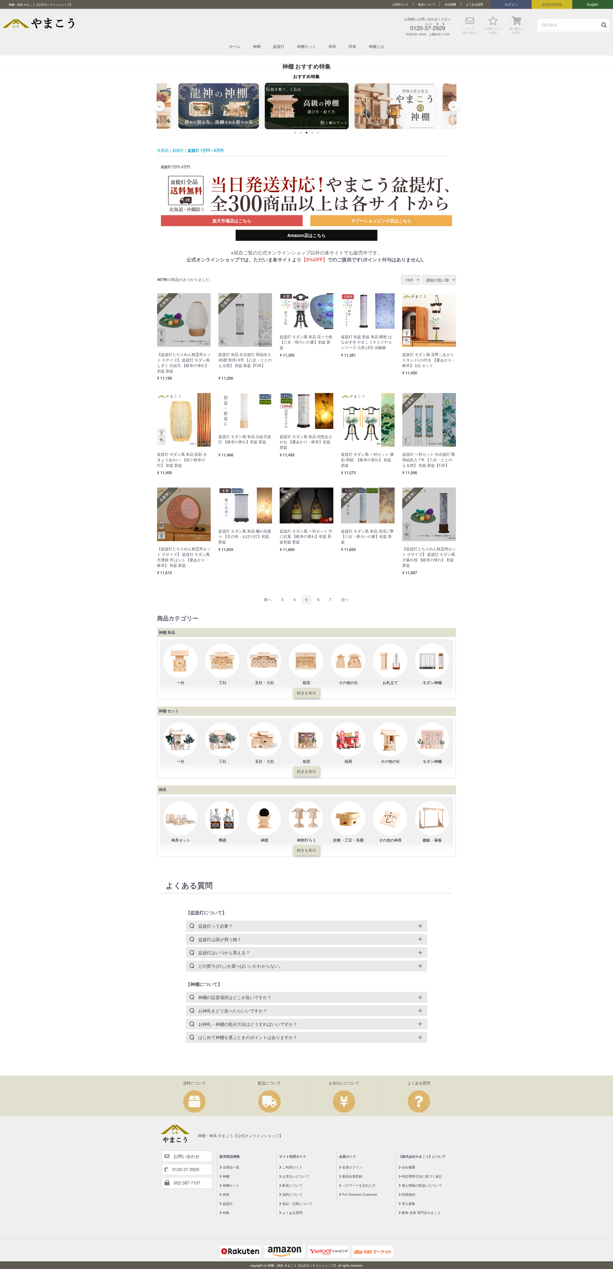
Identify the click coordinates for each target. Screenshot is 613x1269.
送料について (291, 1194)
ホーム (234, 46)
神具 (332, 46)
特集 (352, 46)
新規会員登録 (552, 4)
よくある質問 (474, 4)
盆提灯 (278, 46)
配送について (426, 4)
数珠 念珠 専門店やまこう (421, 1212)
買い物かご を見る (516, 30)
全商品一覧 (230, 1166)
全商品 (163, 150)
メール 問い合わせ (470, 30)
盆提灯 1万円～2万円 (206, 150)
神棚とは (376, 46)
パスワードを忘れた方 (358, 1185)
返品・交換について (296, 1203)
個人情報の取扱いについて (421, 1185)
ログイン (511, 4)
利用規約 (408, 1194)
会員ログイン (351, 1166)
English (592, 4)
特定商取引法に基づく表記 (421, 1176)
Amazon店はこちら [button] (306, 235)
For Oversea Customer (359, 1194)
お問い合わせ (184, 1156)
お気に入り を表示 (493, 30)
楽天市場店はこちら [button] (231, 221)
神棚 (257, 46)
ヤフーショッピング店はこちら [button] (381, 221)
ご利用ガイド (400, 4)
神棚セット (306, 46)
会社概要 (450, 4)
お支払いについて (295, 1176)
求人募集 (408, 1203)
